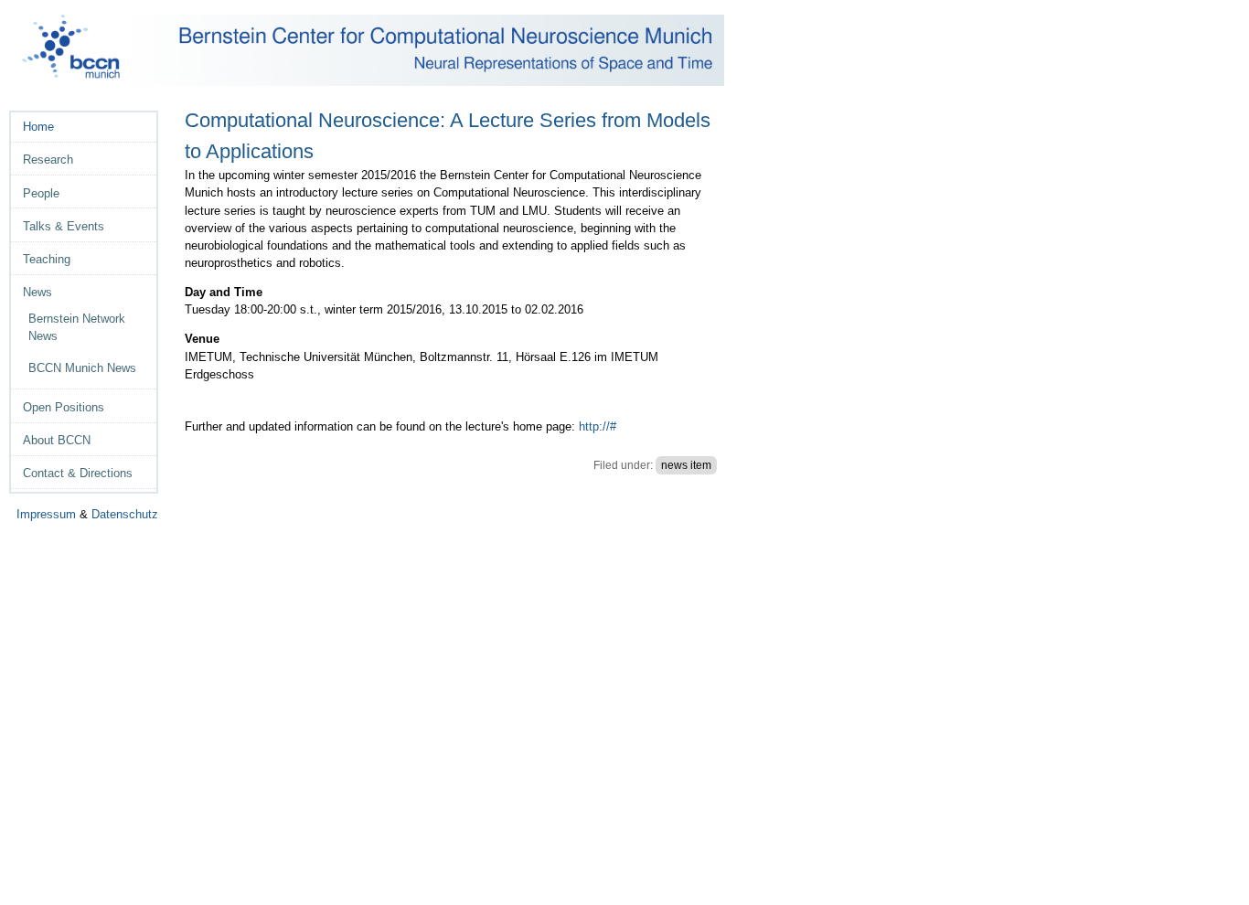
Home (38, 126)
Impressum (46, 514)
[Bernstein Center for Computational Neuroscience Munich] (373, 51)
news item (686, 465)
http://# (597, 426)
